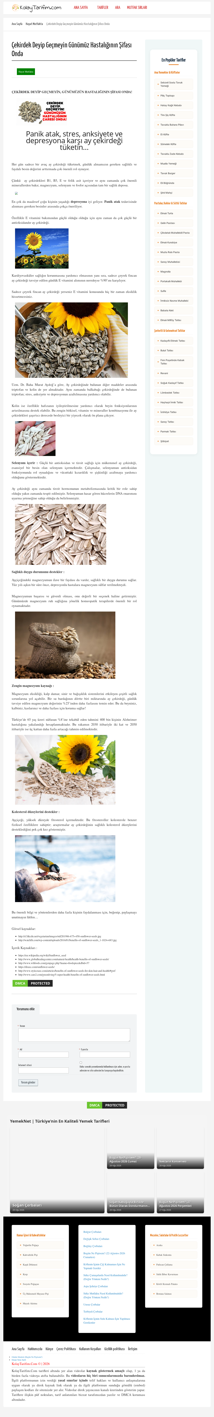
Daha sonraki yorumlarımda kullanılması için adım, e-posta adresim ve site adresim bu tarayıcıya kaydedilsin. (105, 1069)
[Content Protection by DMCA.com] (33, 986)
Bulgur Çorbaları (92, 1231)
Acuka (157, 1245)
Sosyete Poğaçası (29, 1284)
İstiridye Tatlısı (166, 412)
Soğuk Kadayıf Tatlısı (170, 382)
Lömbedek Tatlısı (168, 392)
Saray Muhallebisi (168, 261)
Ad (20, 1049)
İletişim (132, 1349)
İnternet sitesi (25, 1065)
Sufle (161, 291)
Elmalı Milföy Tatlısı (169, 320)
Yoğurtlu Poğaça (29, 1245)
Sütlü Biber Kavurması (165, 1274)
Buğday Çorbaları (92, 1246)
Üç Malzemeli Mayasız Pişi (34, 1293)
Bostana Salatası (162, 1293)
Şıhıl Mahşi (164, 192)
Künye (49, 1349)
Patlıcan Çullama (162, 1264)
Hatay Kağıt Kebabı (169, 105)
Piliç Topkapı (165, 95)
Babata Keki (165, 310)
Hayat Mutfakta (34, 24)
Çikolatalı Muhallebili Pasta (173, 232)
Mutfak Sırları (137, 8)
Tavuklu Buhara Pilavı (170, 124)
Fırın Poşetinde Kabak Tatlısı (170, 362)
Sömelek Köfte (166, 144)
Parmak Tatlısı (166, 431)
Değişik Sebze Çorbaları (96, 1239)
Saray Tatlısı (165, 421)
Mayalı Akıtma (28, 1303)
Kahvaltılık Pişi (29, 1254)
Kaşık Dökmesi (28, 1264)
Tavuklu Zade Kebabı (170, 153)
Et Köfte (163, 134)
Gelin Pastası (166, 223)
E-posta (84, 1049)
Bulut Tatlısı (165, 350)
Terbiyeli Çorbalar (92, 1311)
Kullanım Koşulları (90, 1349)
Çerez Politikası (66, 1349)
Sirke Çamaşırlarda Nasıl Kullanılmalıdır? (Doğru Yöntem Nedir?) (105, 1277)
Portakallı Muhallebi (169, 281)
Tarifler (102, 8)
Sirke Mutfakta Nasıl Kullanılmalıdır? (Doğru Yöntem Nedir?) (103, 1295)
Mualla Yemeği (167, 163)
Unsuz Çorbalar (91, 1304)
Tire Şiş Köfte (166, 115)
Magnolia (164, 271)
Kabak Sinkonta (162, 1254)
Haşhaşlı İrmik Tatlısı (170, 402)
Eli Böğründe (165, 183)
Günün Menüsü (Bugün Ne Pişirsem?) (27, 1357)
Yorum (21, 1026)
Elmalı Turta (165, 213)
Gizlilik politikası (114, 1349)
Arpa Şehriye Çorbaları (95, 1286)
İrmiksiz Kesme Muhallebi (172, 300)
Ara (117, 8)
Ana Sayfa (81, 8)
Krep (24, 1274)
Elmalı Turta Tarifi (19, 1359)
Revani (162, 373)
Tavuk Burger (166, 173)
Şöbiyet (163, 441)
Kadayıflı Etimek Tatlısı (171, 340)
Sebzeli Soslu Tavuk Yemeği (170, 84)
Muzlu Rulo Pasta (168, 252)
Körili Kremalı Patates (165, 1284)
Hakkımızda (35, 1349)
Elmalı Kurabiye (167, 242)
